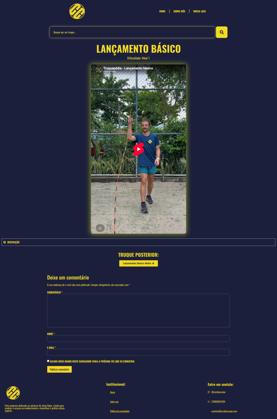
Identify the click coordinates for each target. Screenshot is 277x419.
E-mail (51, 347)
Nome (51, 334)
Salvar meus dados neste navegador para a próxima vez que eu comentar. (92, 361)
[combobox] (132, 32)
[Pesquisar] (221, 32)
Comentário (54, 292)
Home (162, 11)
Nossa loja (199, 11)
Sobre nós (179, 11)
